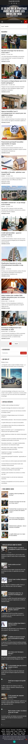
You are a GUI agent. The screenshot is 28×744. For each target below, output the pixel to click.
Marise (3, 117)
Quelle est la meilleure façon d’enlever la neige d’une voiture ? (16, 624)
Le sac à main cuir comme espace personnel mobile (13, 461)
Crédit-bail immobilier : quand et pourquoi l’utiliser (14, 223)
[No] (26, 739)
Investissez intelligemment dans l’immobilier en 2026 (14, 318)
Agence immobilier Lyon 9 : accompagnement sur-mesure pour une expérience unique (14, 102)
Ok (14, 741)
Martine (4, 54)
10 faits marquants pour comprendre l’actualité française (16, 696)
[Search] (21, 21)
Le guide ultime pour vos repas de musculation (12, 422)
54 (4, 725)
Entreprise (10, 664)
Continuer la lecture (5, 61)
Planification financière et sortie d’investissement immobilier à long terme (14, 253)
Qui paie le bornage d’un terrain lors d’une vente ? (14, 41)
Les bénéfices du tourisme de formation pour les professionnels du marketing (16, 637)
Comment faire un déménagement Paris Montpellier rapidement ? (16, 608)
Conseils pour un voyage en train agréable (16, 680)
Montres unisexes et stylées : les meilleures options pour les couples (17, 711)
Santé (23, 734)
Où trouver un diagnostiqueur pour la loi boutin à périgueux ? (14, 71)
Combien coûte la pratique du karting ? (10, 405)
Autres (10, 591)
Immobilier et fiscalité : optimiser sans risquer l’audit (14, 162)
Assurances (13, 730)
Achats (3, 730)
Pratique (10, 577)
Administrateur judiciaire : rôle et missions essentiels (14, 419)
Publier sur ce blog (25, 21)
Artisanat (8, 730)
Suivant (16, 343)
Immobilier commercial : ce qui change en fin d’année (14, 193)
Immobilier (4, 47)
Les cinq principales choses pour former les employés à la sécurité (17, 666)
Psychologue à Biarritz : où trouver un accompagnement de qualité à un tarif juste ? (17, 549)
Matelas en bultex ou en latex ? (14, 564)
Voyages (10, 635)
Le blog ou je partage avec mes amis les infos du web (14, 11)
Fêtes (25, 731)
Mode (9, 709)
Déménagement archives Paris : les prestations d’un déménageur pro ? (15, 593)
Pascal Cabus (5, 84)
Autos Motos (11, 621)
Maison (10, 563)
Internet (10, 694)
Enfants (16, 731)
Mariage (8, 734)
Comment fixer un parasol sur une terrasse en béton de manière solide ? (4, 510)
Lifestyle (18, 733)
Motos (15, 734)
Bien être (10, 546)
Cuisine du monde (9, 731)
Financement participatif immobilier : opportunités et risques (14, 132)
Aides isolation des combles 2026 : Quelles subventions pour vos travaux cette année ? (14, 286)
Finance (3, 733)
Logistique (23, 733)
